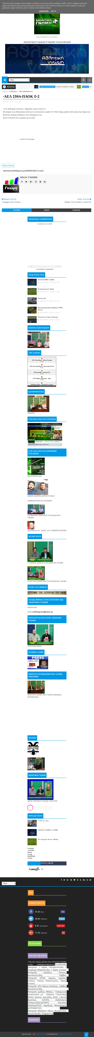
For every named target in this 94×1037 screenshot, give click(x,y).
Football (31, 848)
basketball (31, 856)
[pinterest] (71, 880)
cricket (30, 858)
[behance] (83, 880)
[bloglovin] (74, 880)
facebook (76, 210)
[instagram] (87, 880)
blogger (16, 210)
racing (30, 854)
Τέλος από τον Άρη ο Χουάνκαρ (48, 317)
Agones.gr (48, 386)
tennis (30, 852)
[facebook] (61, 880)
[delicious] (90, 880)
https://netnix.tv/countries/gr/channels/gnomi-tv (47, 863)
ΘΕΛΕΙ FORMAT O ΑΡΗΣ (50, 87)
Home (5, 91)
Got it (53, 11)
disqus (46, 210)
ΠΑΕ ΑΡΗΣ (71, 87)
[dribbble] (77, 880)
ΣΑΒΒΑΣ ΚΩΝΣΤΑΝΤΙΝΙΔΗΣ (33, 87)
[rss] (80, 880)
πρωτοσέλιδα (41, 269)
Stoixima (54, 386)
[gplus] (67, 880)
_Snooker (31, 850)
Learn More (44, 11)
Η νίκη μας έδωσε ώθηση (84, 87)
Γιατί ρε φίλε (42, 298)
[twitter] (64, 880)
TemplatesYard (40, 1034)
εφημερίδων (50, 269)
